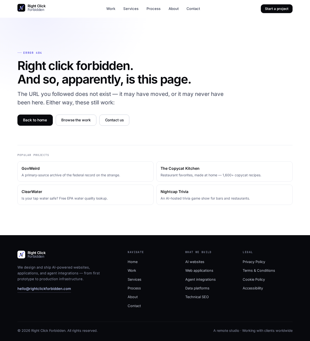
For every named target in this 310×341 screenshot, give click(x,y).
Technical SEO (197, 297)
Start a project (276, 9)
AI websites (194, 262)
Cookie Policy (254, 279)
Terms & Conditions (259, 270)
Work (110, 9)
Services (131, 9)
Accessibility (253, 288)
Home (133, 262)
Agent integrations (200, 279)
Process (154, 9)
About (174, 9)
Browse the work (76, 120)
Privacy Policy (254, 262)
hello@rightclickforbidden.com (44, 289)
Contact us (114, 120)
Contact (193, 9)
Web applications (199, 270)
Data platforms (197, 288)
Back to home (35, 120)
